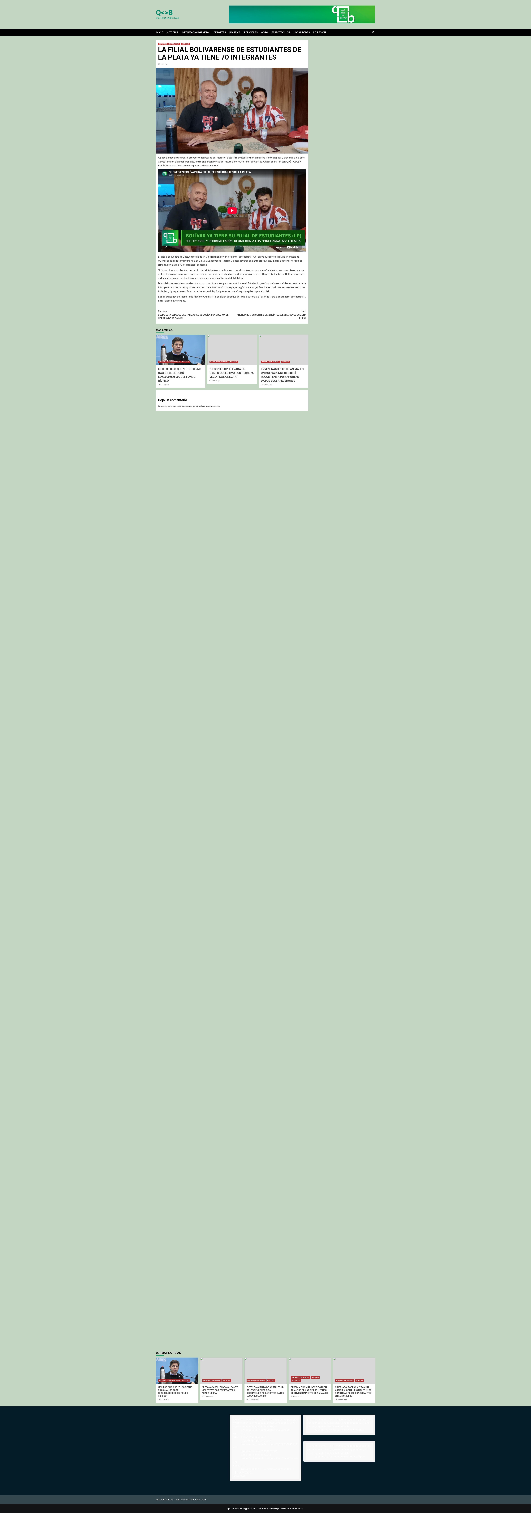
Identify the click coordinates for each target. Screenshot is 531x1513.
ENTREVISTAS (174, 44)
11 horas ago (342, 1399)
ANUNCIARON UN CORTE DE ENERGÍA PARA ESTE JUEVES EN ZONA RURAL (271, 315)
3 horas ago (164, 385)
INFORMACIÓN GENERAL (196, 32)
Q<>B (164, 12)
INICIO (159, 32)
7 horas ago (216, 381)
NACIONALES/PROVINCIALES (169, 362)
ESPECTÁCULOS (280, 32)
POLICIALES (251, 32)
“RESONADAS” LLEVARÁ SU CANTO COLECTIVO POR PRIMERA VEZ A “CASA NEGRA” (231, 372)
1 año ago (163, 64)
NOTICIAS (172, 32)
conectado (187, 405)
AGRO (264, 32)
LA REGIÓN (319, 32)
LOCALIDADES (302, 32)
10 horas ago (268, 385)
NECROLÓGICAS (164, 1499)
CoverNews (284, 1508)
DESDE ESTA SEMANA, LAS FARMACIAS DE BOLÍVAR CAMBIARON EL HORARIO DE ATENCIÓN (193, 315)
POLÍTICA (234, 32)
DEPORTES (220, 32)
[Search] (373, 32)
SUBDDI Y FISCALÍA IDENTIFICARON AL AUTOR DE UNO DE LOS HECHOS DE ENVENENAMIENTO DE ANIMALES (309, 1390)
